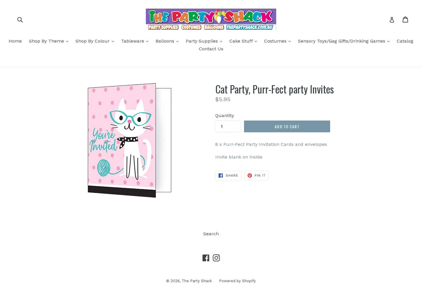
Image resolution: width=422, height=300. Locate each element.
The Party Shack (197, 281)
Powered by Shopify (237, 281)
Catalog (405, 41)
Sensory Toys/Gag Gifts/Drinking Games (345, 41)
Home (15, 41)
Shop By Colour (96, 41)
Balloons (168, 41)
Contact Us (211, 48)
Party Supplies (205, 41)
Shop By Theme (50, 41)
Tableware (136, 41)
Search (211, 233)
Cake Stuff (244, 41)
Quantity (224, 115)
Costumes (279, 41)
